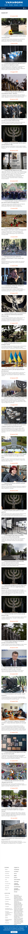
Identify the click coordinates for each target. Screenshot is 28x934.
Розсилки (7, 922)
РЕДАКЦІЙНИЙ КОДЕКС (8, 920)
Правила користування (8, 904)
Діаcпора (7, 887)
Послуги (6, 5)
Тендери (7, 906)
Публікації (16, 869)
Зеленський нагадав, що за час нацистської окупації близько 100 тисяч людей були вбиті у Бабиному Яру (13, 586)
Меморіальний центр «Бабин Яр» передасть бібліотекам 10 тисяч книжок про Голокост (12, 258)
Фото (15, 873)
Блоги (15, 877)
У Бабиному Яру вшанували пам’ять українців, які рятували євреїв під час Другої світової (12, 809)
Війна (6, 869)
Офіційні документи (17, 889)
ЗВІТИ (6, 917)
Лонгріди (16, 881)
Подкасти (16, 867)
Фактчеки (7, 877)
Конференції (17, 886)
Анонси (20, 5)
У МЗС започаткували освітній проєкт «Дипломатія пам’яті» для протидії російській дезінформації (12, 369)
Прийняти (14, 932)
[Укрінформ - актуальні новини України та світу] (14, 2)
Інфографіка (17, 879)
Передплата (7, 899)
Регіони (6, 881)
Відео (15, 875)
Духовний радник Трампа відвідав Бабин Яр (15, 398)
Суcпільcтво (7, 883)
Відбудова (7, 871)
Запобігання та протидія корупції (9, 909)
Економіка (7, 875)
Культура (7, 885)
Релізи (15, 891)
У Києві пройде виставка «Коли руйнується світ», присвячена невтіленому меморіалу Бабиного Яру (13, 314)
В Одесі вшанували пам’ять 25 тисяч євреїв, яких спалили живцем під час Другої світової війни (13, 455)
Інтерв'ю (16, 871)
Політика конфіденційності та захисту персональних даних (9, 913)
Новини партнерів (16, 884)
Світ (6, 879)
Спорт (6, 889)
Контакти (7, 897)
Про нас (7, 895)
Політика (7, 873)
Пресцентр (16, 5)
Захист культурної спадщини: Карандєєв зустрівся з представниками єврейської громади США (13, 722)
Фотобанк (11, 5)
